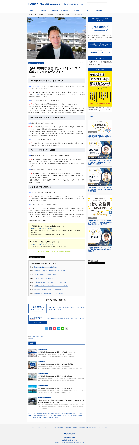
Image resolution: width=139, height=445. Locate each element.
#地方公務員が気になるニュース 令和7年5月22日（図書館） (55, 376)
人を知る (32, 10)
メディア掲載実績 (92, 427)
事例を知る (43, 10)
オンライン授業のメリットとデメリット (45, 274)
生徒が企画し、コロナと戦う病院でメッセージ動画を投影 (50, 282)
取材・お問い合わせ (58, 427)
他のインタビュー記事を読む (56, 300)
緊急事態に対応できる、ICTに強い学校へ (45, 267)
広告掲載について (83, 427)
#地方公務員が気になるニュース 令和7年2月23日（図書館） (55, 388)
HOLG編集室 (99, 10)
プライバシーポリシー (103, 427)
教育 (42, 336)
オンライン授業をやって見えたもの (44, 278)
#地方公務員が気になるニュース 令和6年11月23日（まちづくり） (57, 352)
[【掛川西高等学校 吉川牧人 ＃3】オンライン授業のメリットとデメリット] (58, 328)
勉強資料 (76, 10)
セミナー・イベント (66, 10)
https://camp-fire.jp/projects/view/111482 (42, 228)
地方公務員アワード (54, 10)
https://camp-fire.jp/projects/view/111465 (42, 244)
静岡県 (31, 338)
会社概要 (39, 427)
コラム (87, 10)
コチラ (83, 14)
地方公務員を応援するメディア (69, 440)
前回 (38, 94)
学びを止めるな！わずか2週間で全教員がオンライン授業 (50, 271)
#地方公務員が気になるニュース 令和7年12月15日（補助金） (55, 364)
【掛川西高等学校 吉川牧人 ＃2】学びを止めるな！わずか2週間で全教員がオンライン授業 (57, 413)
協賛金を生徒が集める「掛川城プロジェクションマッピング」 (51, 286)
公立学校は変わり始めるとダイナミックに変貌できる (49, 293)
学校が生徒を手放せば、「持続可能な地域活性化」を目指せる (51, 289)
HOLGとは (33, 427)
